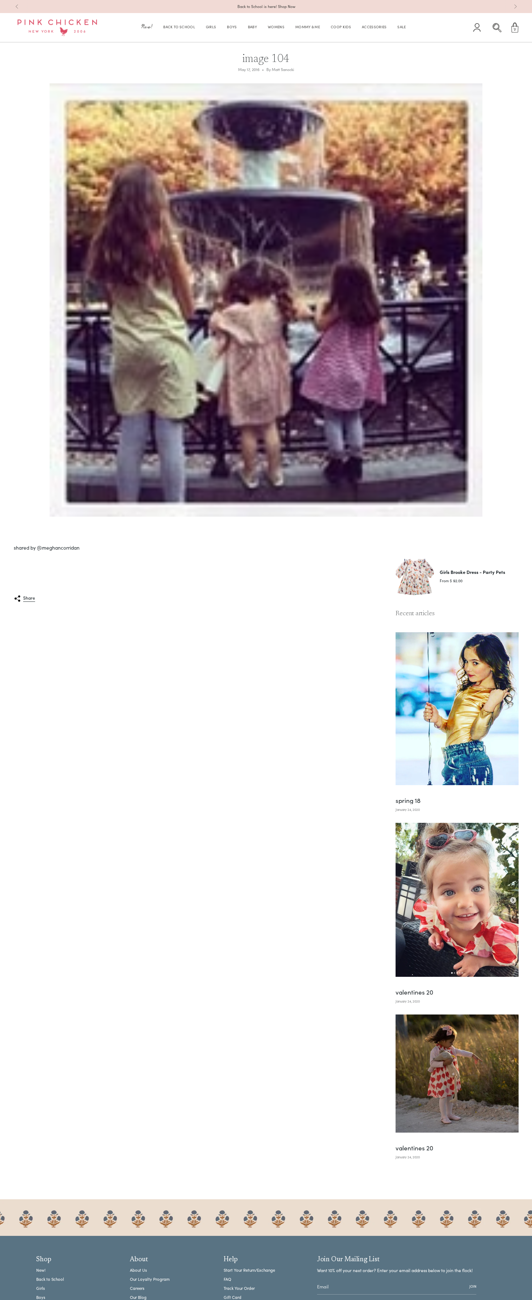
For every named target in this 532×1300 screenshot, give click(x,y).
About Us (138, 1270)
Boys (40, 1297)
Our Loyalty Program (150, 1279)
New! (41, 1270)
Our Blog (138, 1297)
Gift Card (232, 1297)
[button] (147, 27)
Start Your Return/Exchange (249, 1270)
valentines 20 (414, 992)
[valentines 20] (457, 900)
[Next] (515, 6)
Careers (137, 1288)
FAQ (227, 1279)
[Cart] (515, 27)
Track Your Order (239, 1288)
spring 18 (408, 800)
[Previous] (17, 6)
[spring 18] (457, 709)
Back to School (50, 1279)
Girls (40, 1288)
